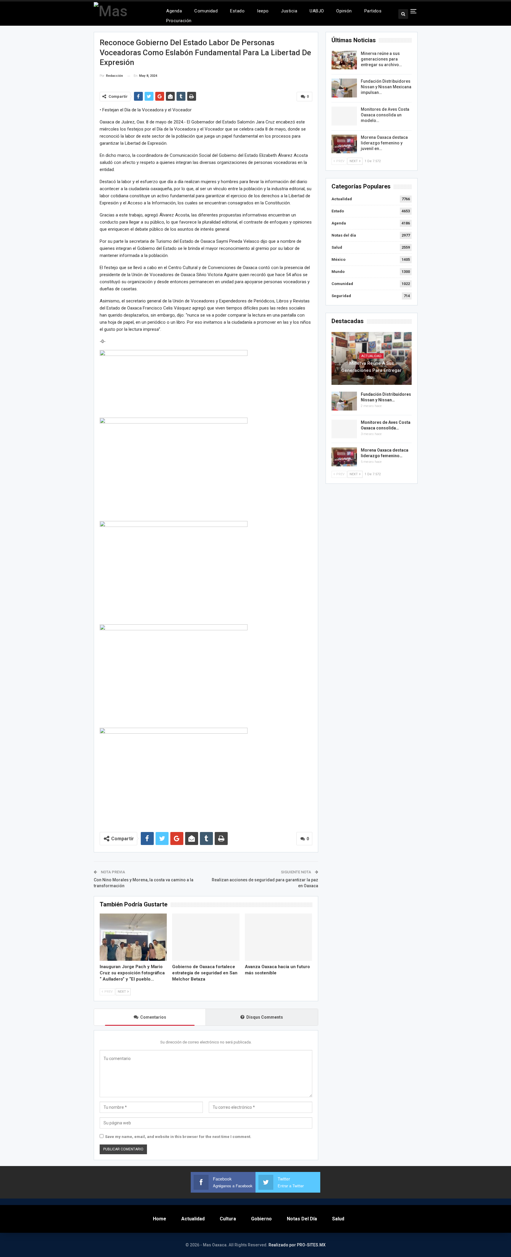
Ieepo (263, 11)
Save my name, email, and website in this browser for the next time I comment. (178, 1136)
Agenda (174, 11)
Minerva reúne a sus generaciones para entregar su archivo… (381, 59)
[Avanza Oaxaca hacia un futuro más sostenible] (278, 937)
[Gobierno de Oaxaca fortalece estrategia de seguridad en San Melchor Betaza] (206, 937)
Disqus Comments (264, 1017)
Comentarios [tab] (153, 1017)
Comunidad (206, 11)
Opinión (344, 11)
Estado (237, 11)
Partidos (373, 11)
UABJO (317, 11)
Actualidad (341, 199)
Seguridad (341, 296)
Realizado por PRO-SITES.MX (297, 1245)
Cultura (228, 1219)
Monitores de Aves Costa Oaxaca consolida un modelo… (385, 115)
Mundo (338, 271)
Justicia (289, 11)
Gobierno (261, 1219)
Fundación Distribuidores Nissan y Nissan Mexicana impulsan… (386, 87)
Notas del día (343, 235)
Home (159, 1219)
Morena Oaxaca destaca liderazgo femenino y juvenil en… (384, 143)
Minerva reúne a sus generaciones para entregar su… (371, 370)
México (338, 259)
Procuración (178, 20)
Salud (336, 247)
